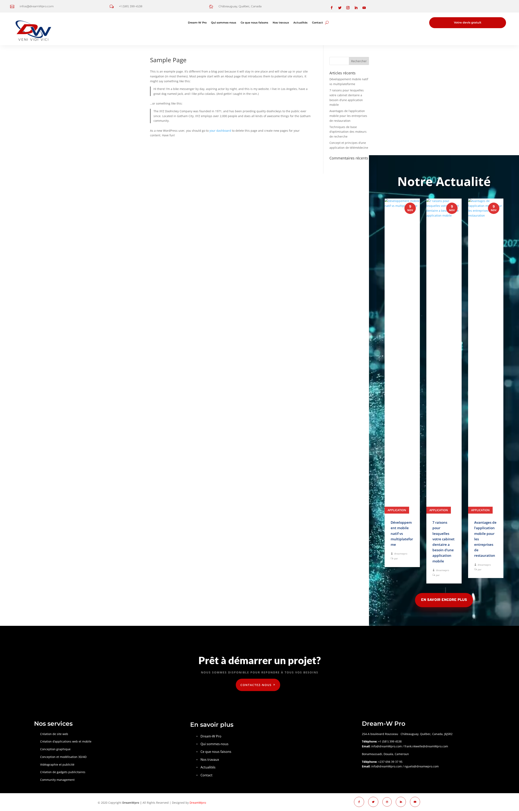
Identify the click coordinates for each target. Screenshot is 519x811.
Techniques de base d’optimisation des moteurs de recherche (348, 132)
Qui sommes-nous (223, 22)
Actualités (300, 22)
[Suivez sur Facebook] (331, 7)
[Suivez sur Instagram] (348, 7)
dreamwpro (400, 553)
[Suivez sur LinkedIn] (356, 7)
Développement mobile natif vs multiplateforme (402, 533)
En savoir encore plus (444, 600)
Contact (317, 22)
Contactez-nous (256, 685)
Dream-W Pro (197, 22)
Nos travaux (281, 22)
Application (397, 510)
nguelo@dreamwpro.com (421, 766)
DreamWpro (198, 803)
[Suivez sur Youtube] (364, 7)
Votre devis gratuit (467, 22)
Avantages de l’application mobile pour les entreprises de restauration (348, 116)
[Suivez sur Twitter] (340, 7)
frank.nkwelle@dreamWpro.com (426, 746)
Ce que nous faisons (254, 22)
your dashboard (220, 130)
